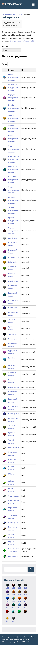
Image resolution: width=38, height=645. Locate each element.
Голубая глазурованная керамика (13, 108)
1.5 (7, 614)
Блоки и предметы (10, 25)
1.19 (19, 588)
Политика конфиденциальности (19, 639)
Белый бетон (13, 238)
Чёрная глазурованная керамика (13, 231)
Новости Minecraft (23, 637)
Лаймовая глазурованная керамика (13, 128)
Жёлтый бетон (13, 262)
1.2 (25, 614)
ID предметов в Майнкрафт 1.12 (22, 41)
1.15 (19, 595)
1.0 (13, 621)
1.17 (7, 595)
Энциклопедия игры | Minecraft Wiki (14, 642)
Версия (5, 47)
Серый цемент (13, 387)
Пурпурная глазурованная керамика (13, 98)
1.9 (7, 608)
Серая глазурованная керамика (13, 149)
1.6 (25, 608)
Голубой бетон (13, 257)
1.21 (7, 588)
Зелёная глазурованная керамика (13, 210)
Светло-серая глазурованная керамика (13, 159)
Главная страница (8, 14)
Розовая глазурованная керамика (13, 139)
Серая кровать (13, 496)
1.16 (13, 595)
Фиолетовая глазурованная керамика (13, 180)
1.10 (25, 601)
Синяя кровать (13, 522)
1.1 (7, 621)
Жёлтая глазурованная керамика (13, 118)
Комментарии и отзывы (9, 637)
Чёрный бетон (13, 334)
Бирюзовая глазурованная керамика (13, 169)
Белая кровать (13, 448)
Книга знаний (13, 556)
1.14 (25, 595)
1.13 (7, 601)
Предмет (11, 70)
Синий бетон (13, 308)
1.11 (19, 601)
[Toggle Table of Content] (17, 22)
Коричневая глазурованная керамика (13, 200)
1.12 (13, 601)
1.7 (19, 608)
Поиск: (5, 64)
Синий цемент (13, 414)
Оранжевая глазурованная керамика (13, 87)
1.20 (13, 588)
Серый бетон (13, 281)
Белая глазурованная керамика (13, 77)
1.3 (19, 614)
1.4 (13, 614)
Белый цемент (13, 339)
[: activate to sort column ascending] (4, 70)
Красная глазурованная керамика (13, 221)
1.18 (25, 588)
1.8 (13, 608)
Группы (19, 14)
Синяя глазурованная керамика (13, 190)
